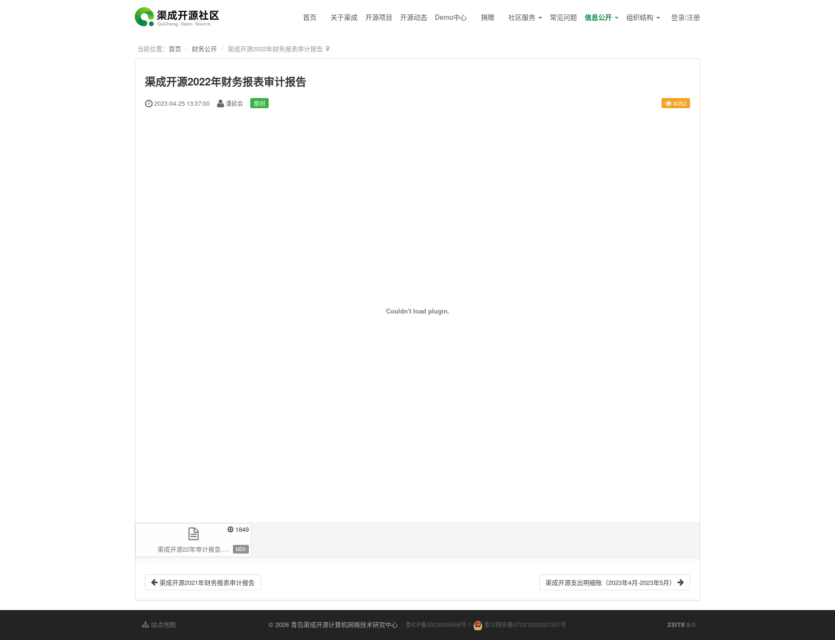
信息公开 (599, 17)
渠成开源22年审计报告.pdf (194, 549)
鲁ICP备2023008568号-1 (438, 624)
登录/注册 (685, 17)
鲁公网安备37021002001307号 (524, 624)
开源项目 (378, 17)
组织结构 (640, 17)
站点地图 (162, 624)
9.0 (681, 624)
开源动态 (413, 17)
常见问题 (563, 17)
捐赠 (487, 17)
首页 (310, 17)
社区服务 (522, 17)
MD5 (241, 549)
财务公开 (204, 48)
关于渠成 (344, 17)
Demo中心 (451, 17)
